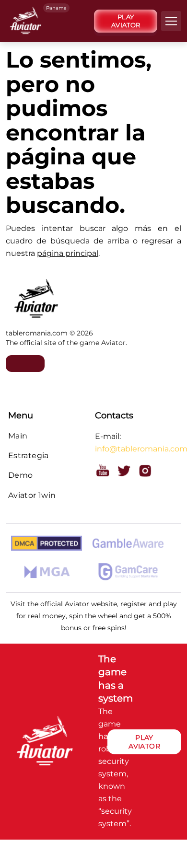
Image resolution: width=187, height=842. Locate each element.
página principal (67, 253)
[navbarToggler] (10, 52)
